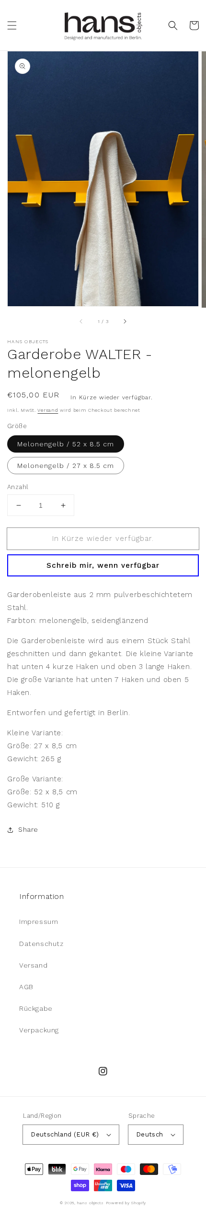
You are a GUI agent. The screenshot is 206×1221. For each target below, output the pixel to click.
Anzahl (17, 487)
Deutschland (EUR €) (65, 1134)
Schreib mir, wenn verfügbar (103, 565)
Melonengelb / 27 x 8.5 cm (65, 465)
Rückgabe (36, 1008)
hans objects (90, 1202)
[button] (12, 25)
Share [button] (28, 829)
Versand (47, 410)
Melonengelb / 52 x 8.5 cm (65, 444)
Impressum (38, 921)
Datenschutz (41, 943)
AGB (26, 987)
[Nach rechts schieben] (124, 321)
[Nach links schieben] (81, 321)
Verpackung (39, 1030)
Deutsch (149, 1134)
